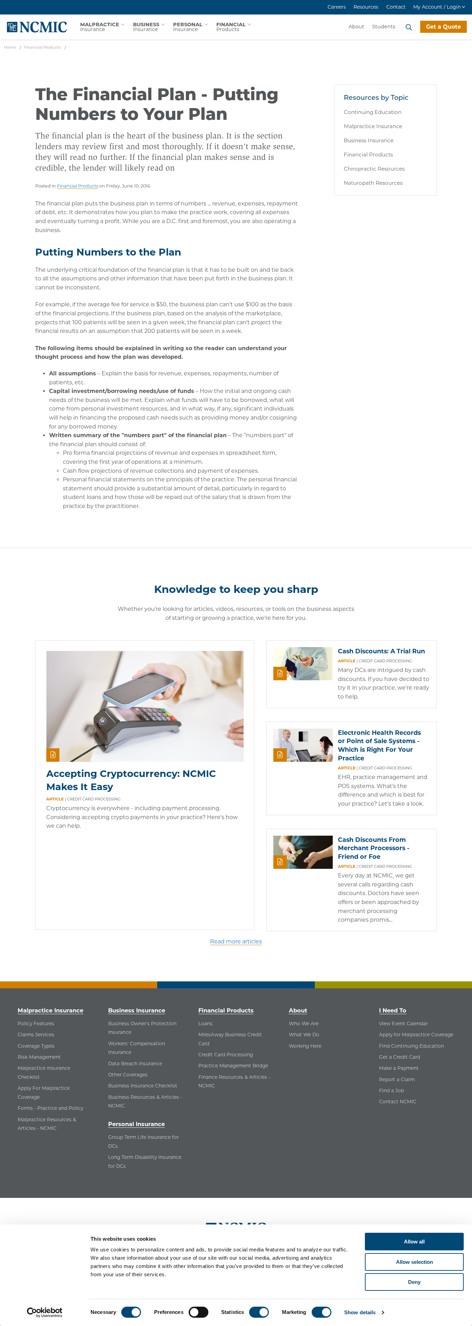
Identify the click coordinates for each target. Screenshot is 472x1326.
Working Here (305, 1046)
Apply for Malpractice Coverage (416, 1034)
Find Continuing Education (411, 1046)
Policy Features (36, 1023)
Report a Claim (397, 1079)
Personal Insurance (136, 1124)
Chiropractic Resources (374, 168)
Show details (360, 1312)
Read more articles (236, 941)
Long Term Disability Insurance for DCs (144, 1161)
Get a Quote (443, 26)
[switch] (198, 1312)
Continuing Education (373, 112)
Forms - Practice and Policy (50, 1108)
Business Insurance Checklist (142, 1085)
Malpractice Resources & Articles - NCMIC (47, 1124)
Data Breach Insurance (135, 1063)
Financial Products (77, 186)
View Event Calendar (403, 1023)
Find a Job (391, 1090)
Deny (414, 1282)
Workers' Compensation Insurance (136, 1048)
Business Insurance (369, 140)
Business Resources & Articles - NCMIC (145, 1101)
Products (231, 26)
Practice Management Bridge (233, 1065)
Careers (337, 7)
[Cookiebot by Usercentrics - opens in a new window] (45, 1312)
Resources (365, 7)
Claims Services (36, 1034)
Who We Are (304, 1023)
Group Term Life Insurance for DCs (143, 1141)
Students (383, 26)
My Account (437, 7)
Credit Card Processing (225, 1054)
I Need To (392, 1010)
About (356, 26)
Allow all (414, 1242)
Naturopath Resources (373, 183)
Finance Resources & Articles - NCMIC (234, 1081)
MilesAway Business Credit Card (230, 1039)
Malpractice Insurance (373, 126)
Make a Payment (399, 1068)
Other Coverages (128, 1074)
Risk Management (39, 1057)
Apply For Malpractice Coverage (44, 1092)
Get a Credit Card (399, 1057)
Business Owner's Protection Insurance (142, 1028)
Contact (396, 7)
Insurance (99, 26)
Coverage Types (36, 1046)
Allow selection (414, 1262)
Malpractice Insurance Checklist (44, 1072)
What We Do (304, 1034)
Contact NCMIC (397, 1101)
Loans (205, 1023)
